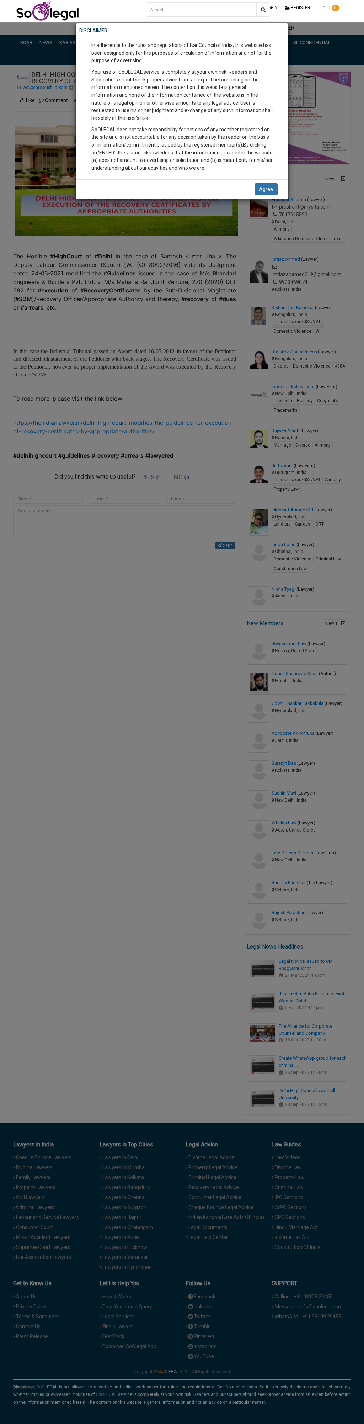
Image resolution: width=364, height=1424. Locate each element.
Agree (266, 189)
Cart (329, 7)
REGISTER (300, 7)
